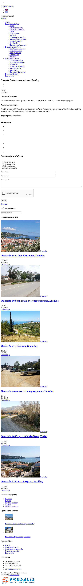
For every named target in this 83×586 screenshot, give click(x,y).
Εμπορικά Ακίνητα (16, 41)
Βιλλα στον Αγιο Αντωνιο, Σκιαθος (17, 537)
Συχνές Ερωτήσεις (11, 503)
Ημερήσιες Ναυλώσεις (17, 72)
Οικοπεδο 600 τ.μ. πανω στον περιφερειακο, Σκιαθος (29, 300)
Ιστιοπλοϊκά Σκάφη (16, 60)
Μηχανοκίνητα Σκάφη (17, 62)
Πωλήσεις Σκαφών (11, 74)
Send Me (4, 204)
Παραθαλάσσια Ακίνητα (18, 39)
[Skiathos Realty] (3, 18)
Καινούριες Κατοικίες (17, 29)
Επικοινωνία (9, 76)
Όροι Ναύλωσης (15, 68)
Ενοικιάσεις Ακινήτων (12, 47)
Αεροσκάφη (14, 64)
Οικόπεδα (13, 35)
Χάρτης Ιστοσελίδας (12, 551)
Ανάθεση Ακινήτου (11, 506)
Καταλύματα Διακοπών (17, 49)
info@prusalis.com (14, 569)
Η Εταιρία (8, 499)
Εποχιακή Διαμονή (16, 51)
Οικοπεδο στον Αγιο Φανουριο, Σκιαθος (22, 255)
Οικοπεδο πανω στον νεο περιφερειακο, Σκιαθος (27, 391)
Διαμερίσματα (14, 33)
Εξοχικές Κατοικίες (16, 28)
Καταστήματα (14, 55)
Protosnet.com (14, 575)
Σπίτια (12, 31)
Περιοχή (8, 501)
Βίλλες (12, 26)
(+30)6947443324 (7, 6)
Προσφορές (14, 70)
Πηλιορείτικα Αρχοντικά (18, 45)
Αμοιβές (8, 505)
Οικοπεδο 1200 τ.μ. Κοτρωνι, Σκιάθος (22, 481)
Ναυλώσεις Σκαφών (12, 58)
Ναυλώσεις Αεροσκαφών (14, 549)
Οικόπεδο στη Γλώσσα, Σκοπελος (19, 346)
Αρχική (7, 22)
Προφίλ (7, 545)
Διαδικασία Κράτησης (17, 66)
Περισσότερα (5, 264)
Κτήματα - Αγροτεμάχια (18, 37)
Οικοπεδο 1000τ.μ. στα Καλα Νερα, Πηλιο (24, 436)
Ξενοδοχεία (14, 43)
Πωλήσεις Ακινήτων (12, 24)
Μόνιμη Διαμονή (15, 53)
